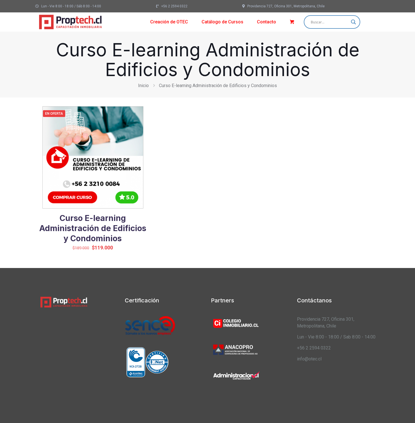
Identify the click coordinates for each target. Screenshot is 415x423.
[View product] (139, 126)
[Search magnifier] (353, 22)
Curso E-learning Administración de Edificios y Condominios (92, 228)
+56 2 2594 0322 (314, 348)
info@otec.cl (309, 359)
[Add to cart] (139, 114)
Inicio (143, 85)
